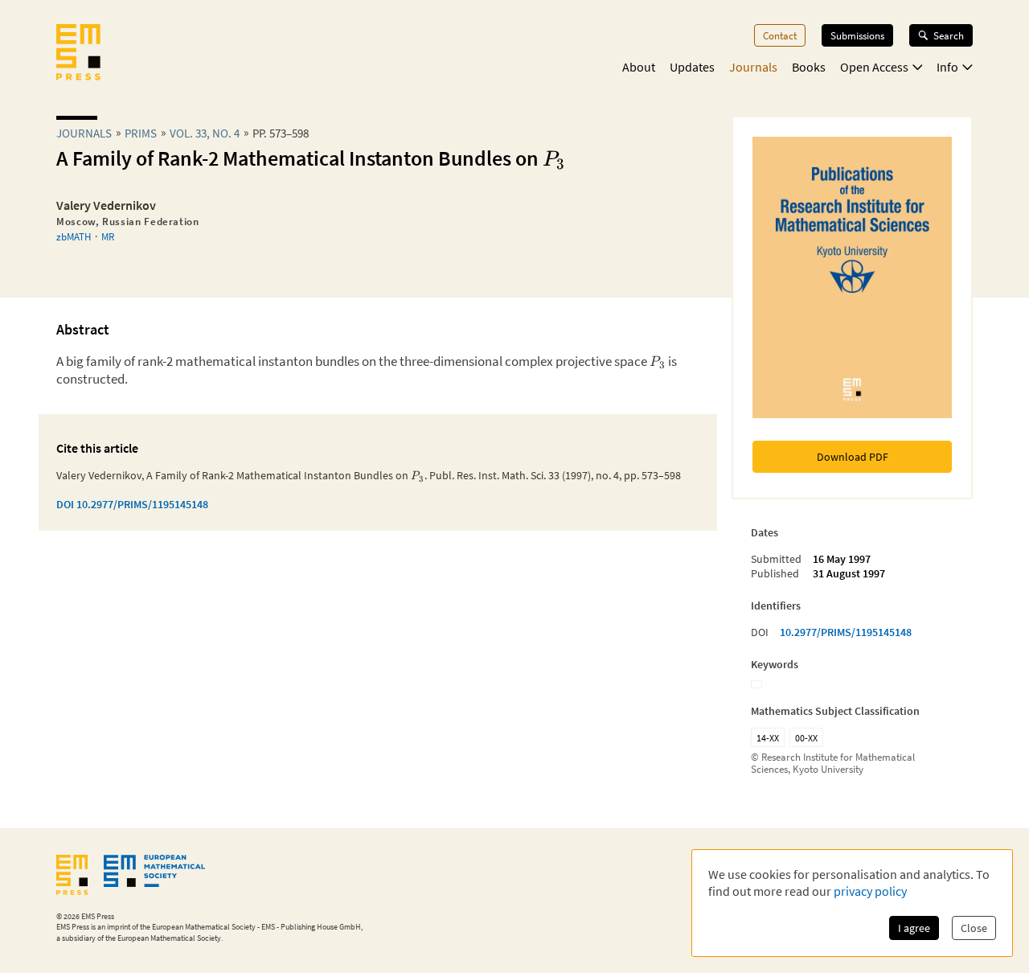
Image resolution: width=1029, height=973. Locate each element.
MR (107, 236)
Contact (780, 35)
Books (809, 67)
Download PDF (852, 457)
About (638, 67)
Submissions (857, 35)
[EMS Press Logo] (78, 54)
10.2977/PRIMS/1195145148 (846, 632)
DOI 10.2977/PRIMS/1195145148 (132, 504)
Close (974, 928)
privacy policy (870, 891)
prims (141, 133)
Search (948, 35)
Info (947, 67)
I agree (914, 928)
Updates (692, 67)
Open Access (874, 67)
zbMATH (73, 236)
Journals (753, 67)
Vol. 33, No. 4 (205, 133)
